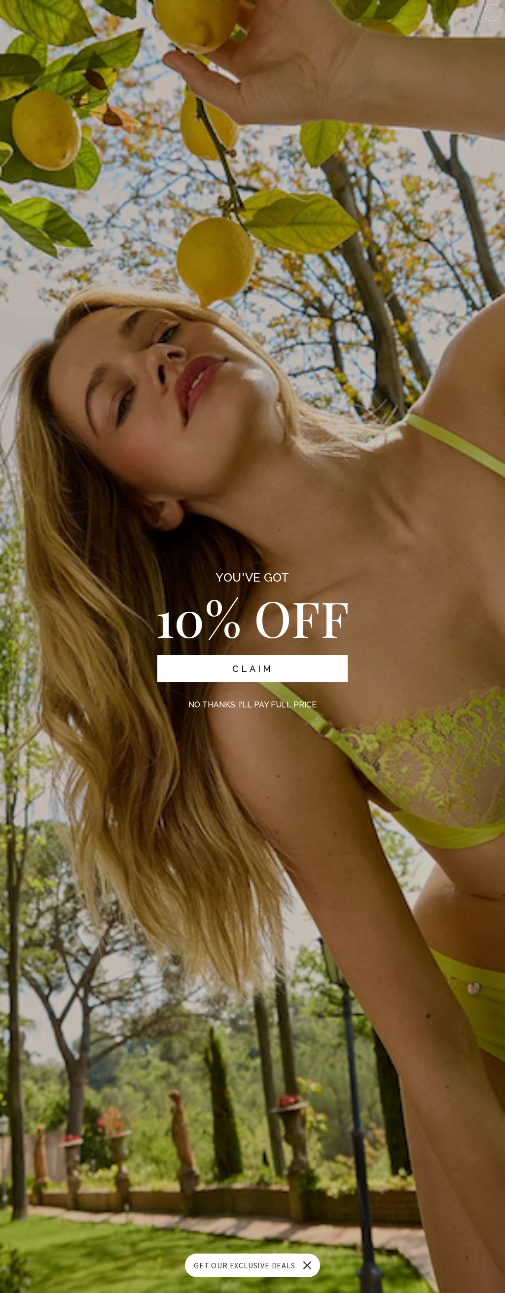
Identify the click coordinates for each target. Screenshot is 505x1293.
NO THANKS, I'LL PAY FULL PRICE (252, 704)
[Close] (307, 1265)
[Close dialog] (492, 12)
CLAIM (252, 669)
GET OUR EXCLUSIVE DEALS (244, 1265)
